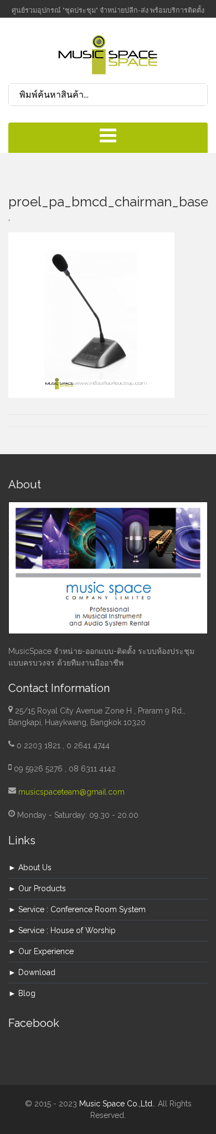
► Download (31, 972)
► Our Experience (41, 951)
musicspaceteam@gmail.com (71, 791)
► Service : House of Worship (62, 930)
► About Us (30, 867)
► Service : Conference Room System (77, 909)
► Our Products (37, 888)
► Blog (21, 993)
